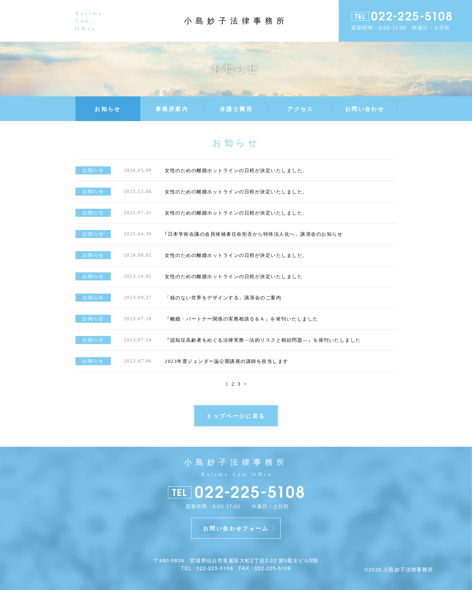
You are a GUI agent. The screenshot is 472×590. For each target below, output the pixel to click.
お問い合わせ (364, 108)
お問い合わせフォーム (236, 528)
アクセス (300, 108)
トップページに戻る (236, 415)
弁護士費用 (236, 108)
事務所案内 (172, 108)
